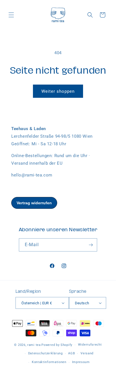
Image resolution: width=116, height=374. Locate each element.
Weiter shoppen (58, 91)
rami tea (34, 345)
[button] (11, 15)
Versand (87, 353)
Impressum (81, 362)
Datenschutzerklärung (45, 353)
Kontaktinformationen (49, 362)
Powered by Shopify (56, 345)
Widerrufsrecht (90, 344)
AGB (71, 353)
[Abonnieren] (90, 244)
